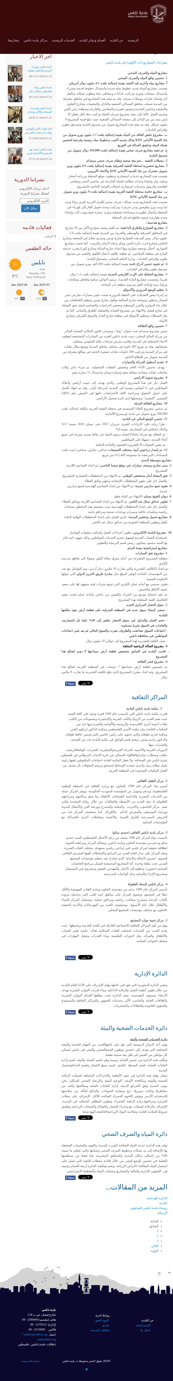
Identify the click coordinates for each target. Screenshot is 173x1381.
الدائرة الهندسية (157, 1198)
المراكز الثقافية (149, 697)
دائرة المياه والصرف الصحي (134, 1134)
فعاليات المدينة (100, 1330)
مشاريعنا (13, 40)
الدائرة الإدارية (150, 974)
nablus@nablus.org (36, 1334)
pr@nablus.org (47, 1339)
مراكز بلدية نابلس (36, 40)
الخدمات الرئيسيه (63, 40)
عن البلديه (116, 40)
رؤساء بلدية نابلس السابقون (148, 1208)
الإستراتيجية (143, 1325)
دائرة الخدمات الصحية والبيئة (133, 1028)
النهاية (154, 1251)
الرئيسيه (133, 40)
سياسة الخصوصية (31, 1361)
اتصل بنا (145, 1330)
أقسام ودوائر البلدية (92, 40)
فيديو (105, 1325)
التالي (154, 1246)
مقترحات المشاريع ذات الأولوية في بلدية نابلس (136, 62)
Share (70, 683)
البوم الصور (102, 1320)
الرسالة (162, 1213)
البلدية (163, 1203)
